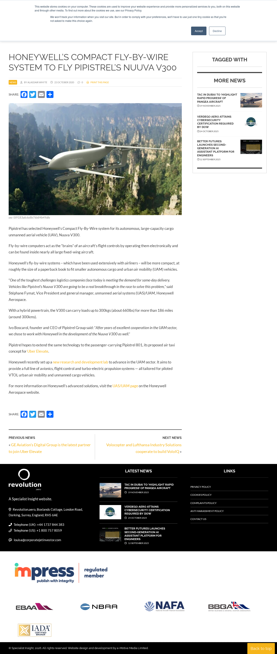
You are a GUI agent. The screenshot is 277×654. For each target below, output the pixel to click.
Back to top (261, 648)
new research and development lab (80, 362)
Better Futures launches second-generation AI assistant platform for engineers (215, 148)
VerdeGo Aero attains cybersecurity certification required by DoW (215, 122)
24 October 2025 (137, 517)
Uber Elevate (37, 351)
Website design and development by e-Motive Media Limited (108, 648)
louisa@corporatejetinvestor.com (37, 540)
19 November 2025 (138, 492)
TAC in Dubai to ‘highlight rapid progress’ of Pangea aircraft (217, 98)
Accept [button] (199, 31)
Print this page (99, 82)
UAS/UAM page (125, 386)
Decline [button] (217, 31)
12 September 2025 (138, 543)
